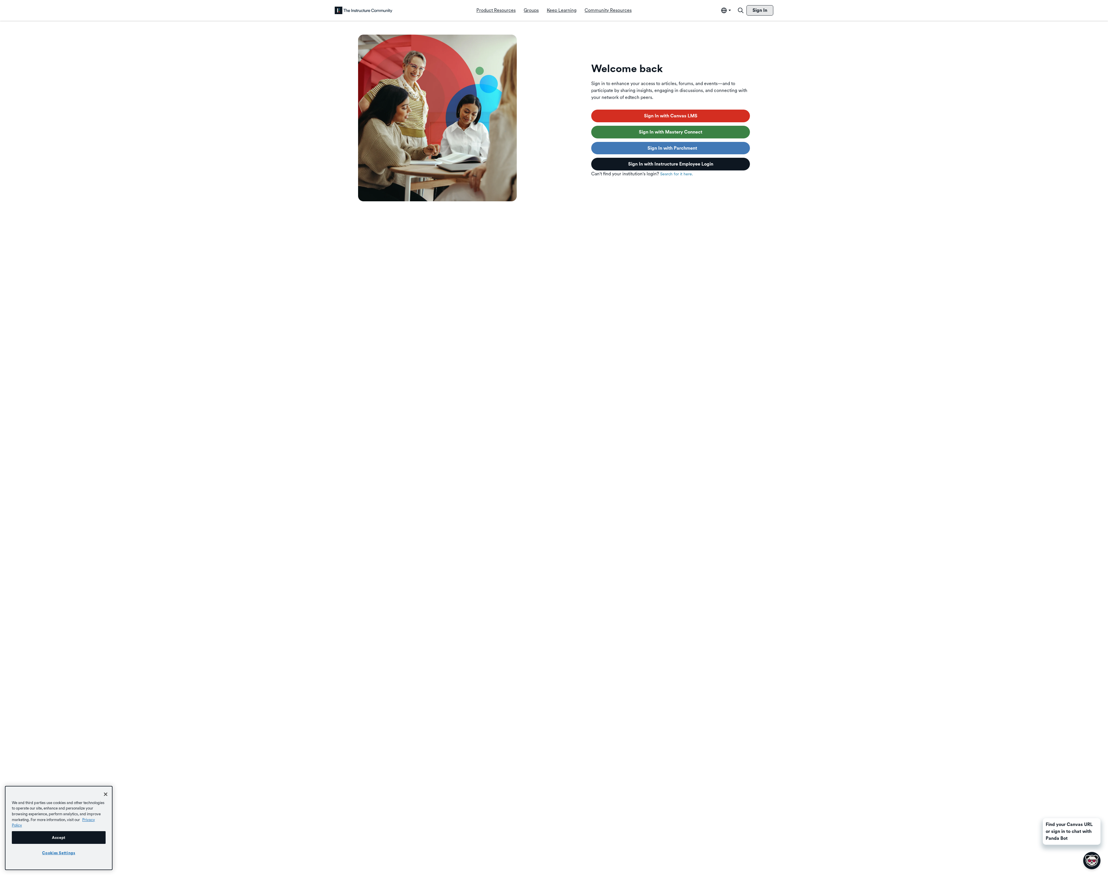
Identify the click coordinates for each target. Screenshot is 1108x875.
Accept (58, 837)
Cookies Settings (58, 852)
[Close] (105, 794)
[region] (59, 828)
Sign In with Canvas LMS (670, 116)
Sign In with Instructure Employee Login (670, 164)
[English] (363, 10)
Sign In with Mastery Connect (670, 132)
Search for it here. (676, 174)
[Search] (740, 10)
